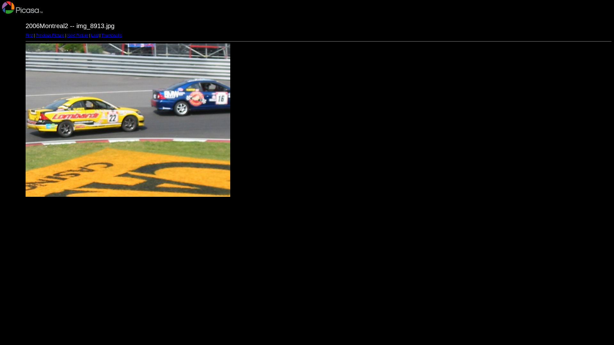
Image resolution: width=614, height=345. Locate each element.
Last (94, 35)
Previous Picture (50, 35)
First (29, 35)
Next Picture (77, 35)
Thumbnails (111, 35)
